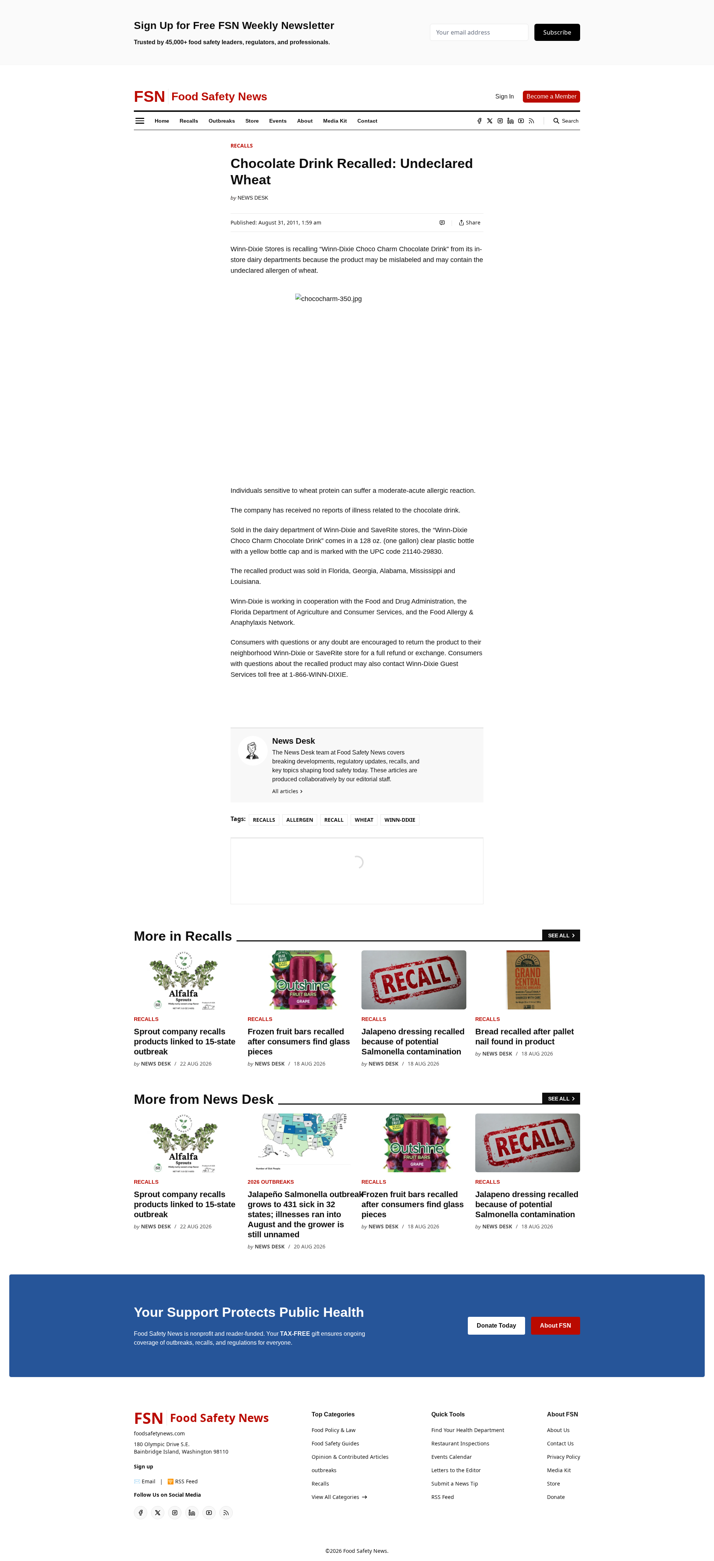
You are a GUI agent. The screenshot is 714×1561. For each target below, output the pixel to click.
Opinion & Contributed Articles (350, 1456)
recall (334, 819)
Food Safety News (365, 1550)
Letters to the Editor (456, 1470)
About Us (558, 1430)
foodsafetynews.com (159, 1433)
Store (553, 1483)
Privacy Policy (563, 1456)
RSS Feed (442, 1496)
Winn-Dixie (400, 819)
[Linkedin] (510, 120)
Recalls (242, 145)
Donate (556, 1496)
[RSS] (531, 120)
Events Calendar (451, 1456)
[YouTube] (521, 120)
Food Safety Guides (335, 1443)
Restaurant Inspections (460, 1443)
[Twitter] (489, 120)
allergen (299, 819)
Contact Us (560, 1443)
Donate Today (496, 1325)
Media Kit (559, 1470)
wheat (364, 819)
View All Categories (335, 1496)
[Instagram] (500, 120)
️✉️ (144, 1481)
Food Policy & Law (334, 1430)
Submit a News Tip (454, 1483)
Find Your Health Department (467, 1430)
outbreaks (324, 1470)
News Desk (253, 198)
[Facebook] (479, 120)
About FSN (555, 1325)
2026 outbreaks (271, 1182)
